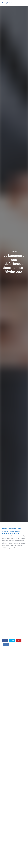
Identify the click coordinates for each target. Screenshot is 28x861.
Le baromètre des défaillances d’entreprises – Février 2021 (14, 264)
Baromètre (14, 251)
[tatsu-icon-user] (21, 3)
